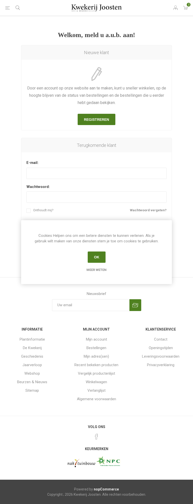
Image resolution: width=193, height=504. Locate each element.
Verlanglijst (96, 390)
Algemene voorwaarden (96, 399)
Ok (96, 257)
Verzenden (135, 305)
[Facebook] (96, 437)
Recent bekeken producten (96, 365)
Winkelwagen (96, 382)
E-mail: (32, 162)
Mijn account (96, 339)
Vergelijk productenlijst (96, 373)
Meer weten (96, 269)
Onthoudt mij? (43, 210)
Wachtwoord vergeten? (148, 210)
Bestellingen (96, 348)
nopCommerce (106, 489)
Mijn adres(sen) (96, 356)
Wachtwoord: (38, 186)
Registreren (96, 120)
